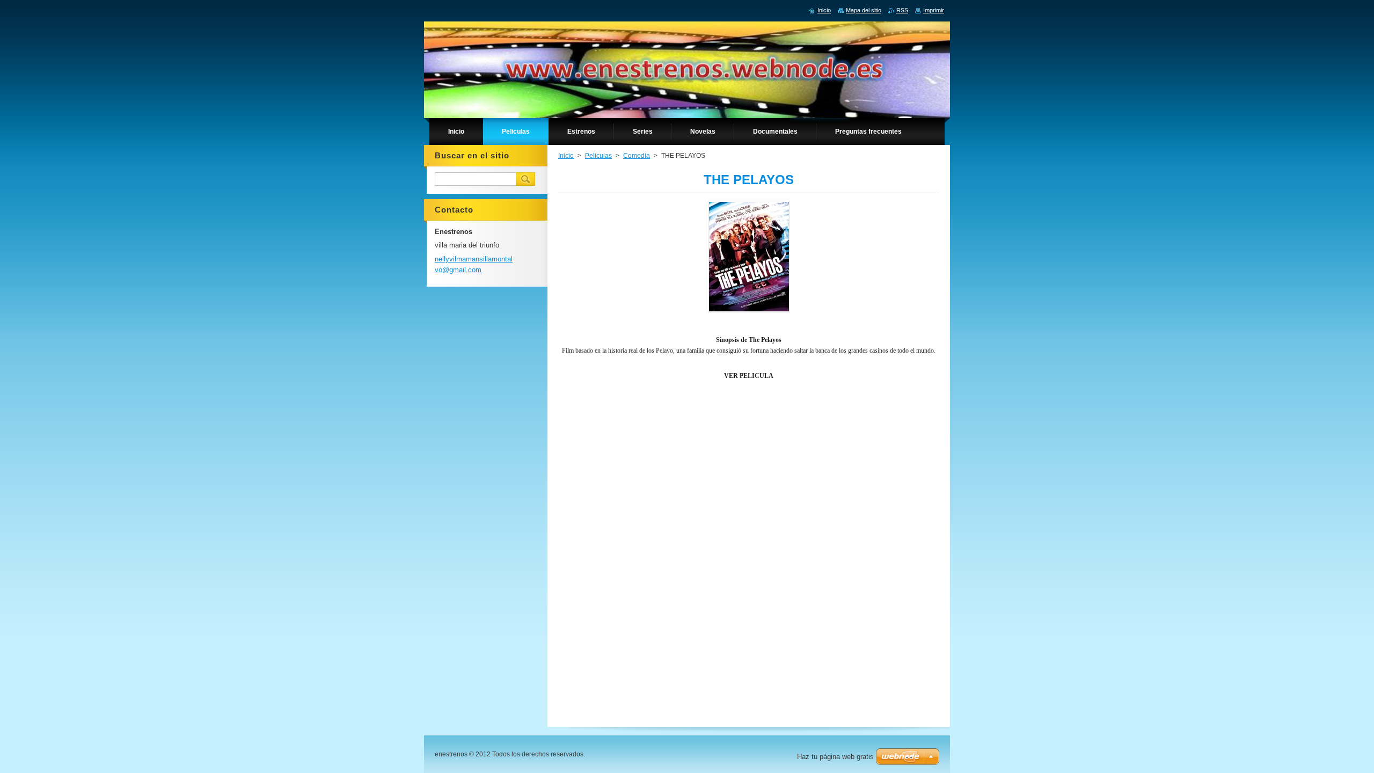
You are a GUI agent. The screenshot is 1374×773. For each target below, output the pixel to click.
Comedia (636, 155)
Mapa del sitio (863, 10)
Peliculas (598, 155)
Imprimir (933, 10)
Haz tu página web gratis (835, 757)
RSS (902, 10)
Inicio (566, 155)
